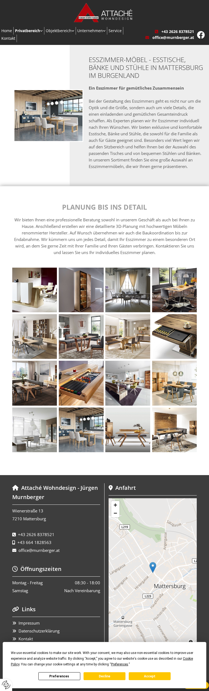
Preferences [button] (119, 664)
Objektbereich (59, 30)
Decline (104, 676)
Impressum (29, 623)
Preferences (59, 676)
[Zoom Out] (115, 513)
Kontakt (26, 638)
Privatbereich (27, 30)
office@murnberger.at (173, 37)
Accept (149, 676)
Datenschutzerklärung (39, 631)
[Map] (153, 573)
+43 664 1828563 (34, 542)
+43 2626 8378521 (177, 31)
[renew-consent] (6, 685)
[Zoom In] (115, 505)
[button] (152, 567)
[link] (29, 31)
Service (115, 30)
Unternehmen (90, 30)
